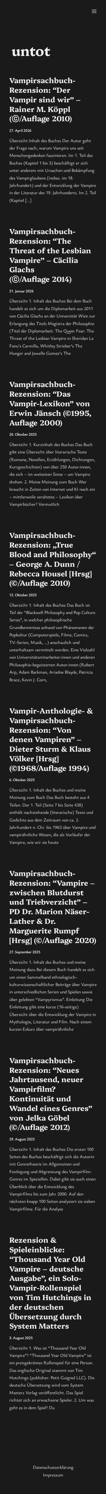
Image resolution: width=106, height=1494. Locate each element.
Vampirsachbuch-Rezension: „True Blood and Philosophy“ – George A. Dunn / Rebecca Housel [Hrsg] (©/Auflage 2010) (52, 559)
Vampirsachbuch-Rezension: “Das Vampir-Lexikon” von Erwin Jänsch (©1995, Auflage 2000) (50, 403)
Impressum (53, 1475)
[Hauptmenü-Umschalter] (94, 11)
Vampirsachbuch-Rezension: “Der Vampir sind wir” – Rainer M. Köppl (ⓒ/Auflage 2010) (45, 99)
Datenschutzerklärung (53, 1467)
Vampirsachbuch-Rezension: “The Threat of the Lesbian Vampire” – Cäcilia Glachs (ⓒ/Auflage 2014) (50, 255)
